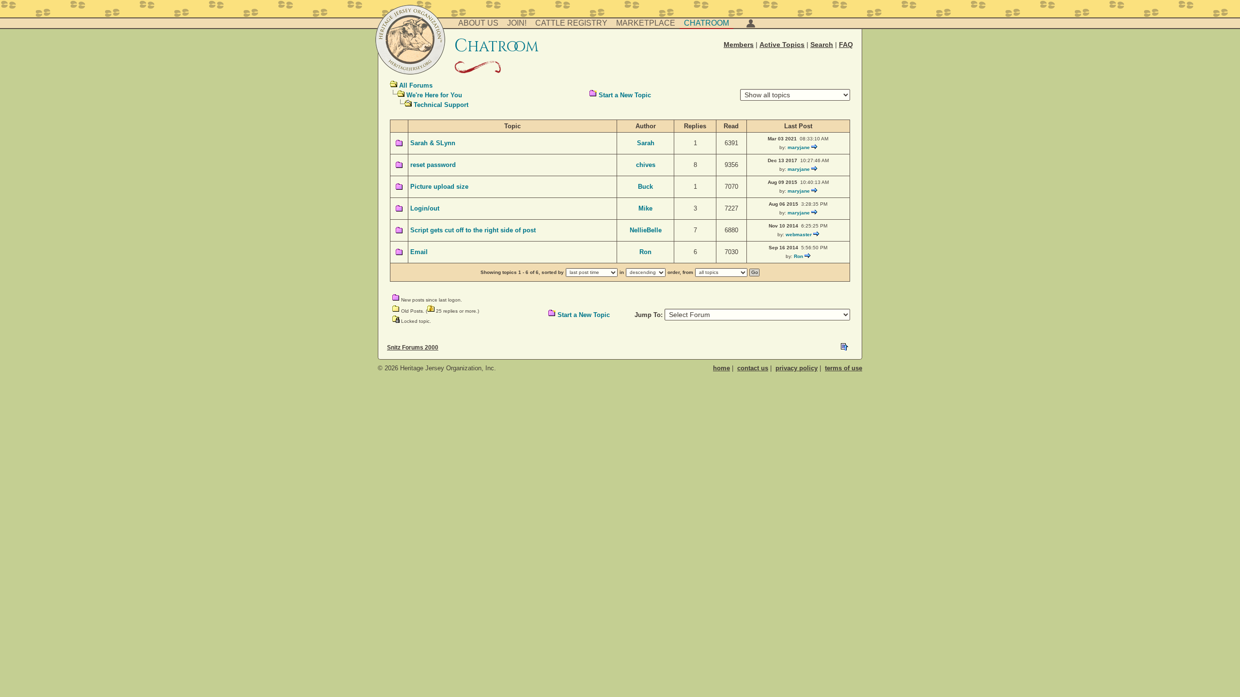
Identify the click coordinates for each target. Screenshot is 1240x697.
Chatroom (706, 23)
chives (645, 164)
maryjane (799, 147)
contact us (752, 368)
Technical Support (441, 104)
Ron (645, 252)
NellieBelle (646, 230)
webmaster (799, 234)
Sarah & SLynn (432, 143)
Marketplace (645, 23)
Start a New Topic (625, 95)
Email (419, 252)
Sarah (645, 143)
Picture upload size (439, 186)
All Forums (416, 85)
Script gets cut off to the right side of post (473, 230)
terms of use (843, 368)
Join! (517, 23)
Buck (645, 186)
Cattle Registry (571, 23)
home (721, 368)
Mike (645, 208)
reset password (433, 164)
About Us (478, 23)
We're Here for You (434, 95)
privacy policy (796, 368)
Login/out (424, 208)
